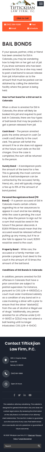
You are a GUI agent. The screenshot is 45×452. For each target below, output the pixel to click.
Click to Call (22, 18)
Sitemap (31, 435)
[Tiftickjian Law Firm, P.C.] (22, 11)
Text (33, 24)
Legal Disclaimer (25, 439)
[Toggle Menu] (41, 4)
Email (13, 28)
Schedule (33, 28)
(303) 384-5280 (13, 24)
